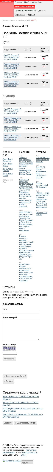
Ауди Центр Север (8, 175)
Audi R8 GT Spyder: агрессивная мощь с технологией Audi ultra (41, 172)
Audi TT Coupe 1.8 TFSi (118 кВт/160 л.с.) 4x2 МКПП (11, 57)
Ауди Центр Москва (8, 170)
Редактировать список (25, 423)
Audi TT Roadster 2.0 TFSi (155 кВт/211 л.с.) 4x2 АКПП (12, 129)
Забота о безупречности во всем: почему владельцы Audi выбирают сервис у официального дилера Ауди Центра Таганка (26, 166)
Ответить (29, 292)
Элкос (23, 455)
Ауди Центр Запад (8, 165)
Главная (5, 20)
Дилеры (9, 381)
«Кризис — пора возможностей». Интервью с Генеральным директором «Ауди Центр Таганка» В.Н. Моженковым (42, 200)
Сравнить (8, 423)
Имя (5, 309)
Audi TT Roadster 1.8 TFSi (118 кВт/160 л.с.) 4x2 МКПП (12, 111)
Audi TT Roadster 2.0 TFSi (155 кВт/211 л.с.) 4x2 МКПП (12, 120)
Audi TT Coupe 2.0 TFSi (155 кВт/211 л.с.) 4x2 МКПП (11, 66)
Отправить (9, 359)
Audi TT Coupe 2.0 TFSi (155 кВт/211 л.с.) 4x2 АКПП (11, 75)
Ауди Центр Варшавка (8, 160)
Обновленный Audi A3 (41, 214)
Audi (28, 20)
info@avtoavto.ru (29, 452)
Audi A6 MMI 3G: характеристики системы (42, 160)
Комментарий (10, 317)
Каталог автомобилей (17, 20)
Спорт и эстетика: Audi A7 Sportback (42, 185)
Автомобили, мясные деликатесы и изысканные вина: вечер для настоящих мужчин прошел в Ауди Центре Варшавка (26, 272)
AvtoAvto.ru (7, 2)
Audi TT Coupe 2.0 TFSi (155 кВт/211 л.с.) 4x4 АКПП (11, 84)
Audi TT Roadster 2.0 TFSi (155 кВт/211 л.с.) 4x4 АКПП (12, 137)
